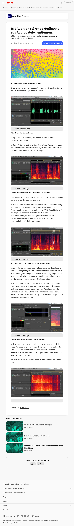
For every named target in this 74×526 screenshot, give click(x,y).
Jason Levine (24, 408)
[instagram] (22, 516)
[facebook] (18, 516)
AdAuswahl (18, 522)
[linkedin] (28, 516)
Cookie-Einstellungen (8, 522)
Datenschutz (44, 520)
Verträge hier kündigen (34, 520)
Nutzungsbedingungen (53, 520)
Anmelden (68, 3)
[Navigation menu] (3, 2)
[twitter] (25, 516)
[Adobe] (10, 2)
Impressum (24, 520)
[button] (61, 2)
